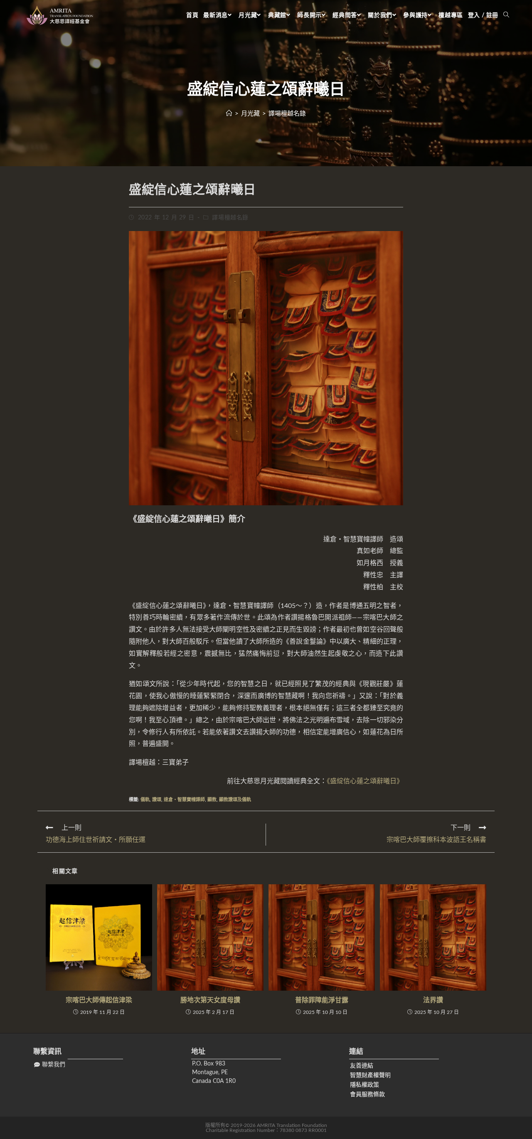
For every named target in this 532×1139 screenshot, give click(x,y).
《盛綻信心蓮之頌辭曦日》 (365, 781)
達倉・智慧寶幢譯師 (184, 799)
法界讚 (433, 1000)
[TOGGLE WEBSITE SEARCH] (506, 15)
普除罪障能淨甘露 (321, 1000)
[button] (49, 1065)
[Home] (229, 114)
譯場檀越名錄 (230, 218)
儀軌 (145, 799)
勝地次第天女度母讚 (210, 1000)
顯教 (212, 799)
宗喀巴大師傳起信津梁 (99, 1000)
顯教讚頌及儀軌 (235, 799)
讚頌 (156, 799)
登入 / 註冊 (483, 15)
